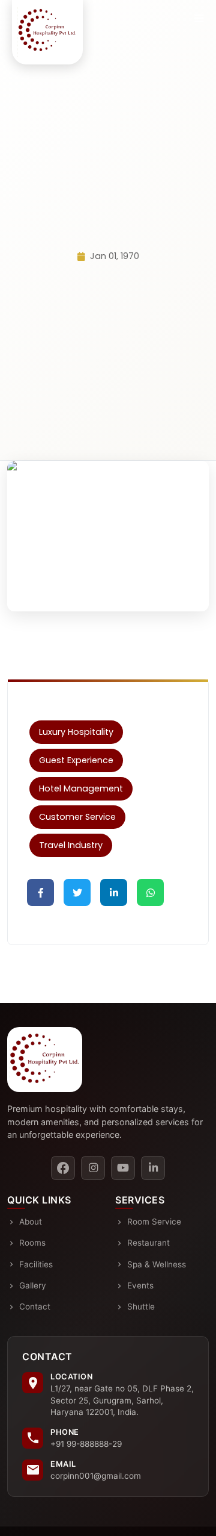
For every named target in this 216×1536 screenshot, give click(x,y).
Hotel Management (81, 788)
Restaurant (142, 1242)
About (24, 1221)
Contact (28, 1306)
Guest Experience (76, 760)
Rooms (26, 1242)
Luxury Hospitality (76, 732)
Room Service (148, 1221)
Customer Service (77, 817)
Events (134, 1285)
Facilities (30, 1264)
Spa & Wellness (150, 1264)
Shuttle (135, 1306)
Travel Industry (71, 845)
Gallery (26, 1285)
